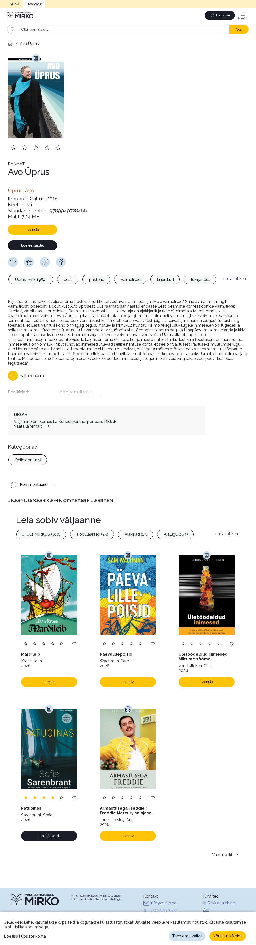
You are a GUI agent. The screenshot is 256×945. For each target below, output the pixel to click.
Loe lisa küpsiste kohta (25, 936)
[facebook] (61, 262)
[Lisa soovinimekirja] (74, 643)
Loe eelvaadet (32, 245)
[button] (26, 376)
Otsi (239, 29)
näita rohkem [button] (236, 278)
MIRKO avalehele (219, 903)
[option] (30, 279)
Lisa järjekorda (49, 836)
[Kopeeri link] (45, 262)
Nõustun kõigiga (228, 936)
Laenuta (32, 230)
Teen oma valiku (187, 936)
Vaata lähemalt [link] (28, 426)
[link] (21, 191)
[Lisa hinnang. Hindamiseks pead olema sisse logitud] (36, 147)
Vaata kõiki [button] (222, 854)
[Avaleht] (20, 15)
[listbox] (113, 280)
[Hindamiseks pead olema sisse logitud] (29, 262)
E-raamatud (34, 4)
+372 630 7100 (164, 911)
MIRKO (15, 4)
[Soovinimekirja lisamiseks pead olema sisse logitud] (13, 262)
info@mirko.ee (163, 903)
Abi (206, 909)
